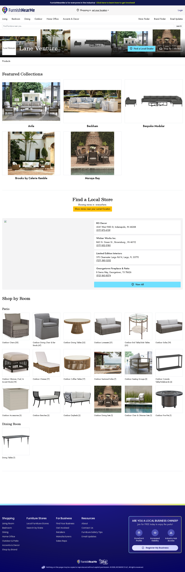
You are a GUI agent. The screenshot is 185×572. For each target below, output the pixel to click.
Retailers (60, 532)
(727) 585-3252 (103, 260)
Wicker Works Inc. (106, 238)
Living (4, 18)
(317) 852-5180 (103, 245)
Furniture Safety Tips (92, 532)
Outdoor (38, 18)
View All (137, 284)
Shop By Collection (170, 49)
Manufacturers (63, 536)
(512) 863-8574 (103, 275)
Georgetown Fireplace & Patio (112, 268)
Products (6, 61)
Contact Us (87, 527)
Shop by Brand (9, 549)
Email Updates (176, 18)
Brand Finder (160, 18)
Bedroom (16, 18)
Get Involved (62, 527)
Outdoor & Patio (10, 540)
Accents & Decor (71, 18)
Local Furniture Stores (38, 523)
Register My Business (155, 547)
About (85, 523)
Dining (27, 18)
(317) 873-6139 (103, 230)
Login (180, 10)
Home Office (53, 18)
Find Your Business (65, 523)
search (179, 26)
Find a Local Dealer (141, 49)
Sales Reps (61, 540)
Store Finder (144, 18)
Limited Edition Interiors (109, 253)
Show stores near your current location (92, 208)
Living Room (8, 523)
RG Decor (101, 223)
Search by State (35, 527)
